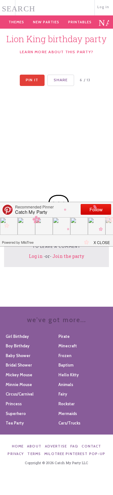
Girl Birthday (17, 336)
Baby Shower (18, 355)
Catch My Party (56, 7)
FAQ (74, 446)
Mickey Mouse (19, 374)
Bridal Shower (19, 364)
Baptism (65, 364)
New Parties (46, 22)
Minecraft (67, 345)
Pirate (64, 336)
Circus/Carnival (20, 393)
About (34, 446)
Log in (103, 7)
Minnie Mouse (19, 384)
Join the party (68, 256)
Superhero (16, 413)
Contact (91, 446)
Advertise (56, 446)
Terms (34, 454)
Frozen (65, 355)
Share (61, 79)
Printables (80, 22)
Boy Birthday (18, 345)
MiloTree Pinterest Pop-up (74, 454)
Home (18, 446)
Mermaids (67, 413)
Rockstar (66, 403)
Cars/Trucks (69, 422)
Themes (16, 22)
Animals (65, 384)
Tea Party (15, 422)
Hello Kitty (68, 374)
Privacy (16, 454)
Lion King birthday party (56, 39)
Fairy (62, 393)
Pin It (32, 79)
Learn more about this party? (56, 51)
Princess (14, 403)
